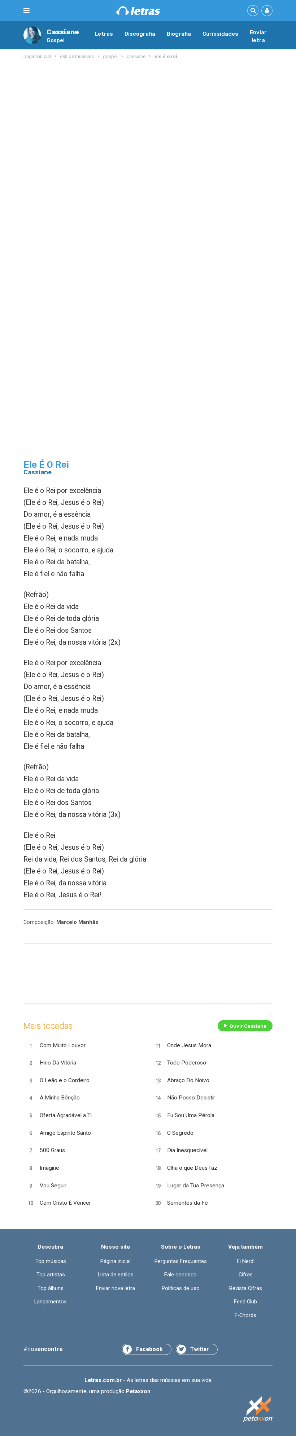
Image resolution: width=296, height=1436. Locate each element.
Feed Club (245, 1301)
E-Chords (245, 1315)
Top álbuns (51, 1288)
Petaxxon (138, 1391)
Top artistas (50, 1274)
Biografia (179, 34)
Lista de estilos (116, 1274)
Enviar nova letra (115, 1288)
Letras (104, 34)
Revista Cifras (245, 1288)
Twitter (199, 1349)
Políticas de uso (181, 1288)
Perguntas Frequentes (180, 1261)
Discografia (140, 34)
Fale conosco (180, 1274)
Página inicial (115, 1261)
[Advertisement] (148, 118)
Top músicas (50, 1261)
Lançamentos (50, 1301)
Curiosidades (220, 34)
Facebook (149, 1349)
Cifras (246, 1274)
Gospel (56, 40)
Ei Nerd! (245, 1261)
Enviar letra (258, 36)
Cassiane (63, 32)
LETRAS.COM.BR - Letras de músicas (138, 10)
